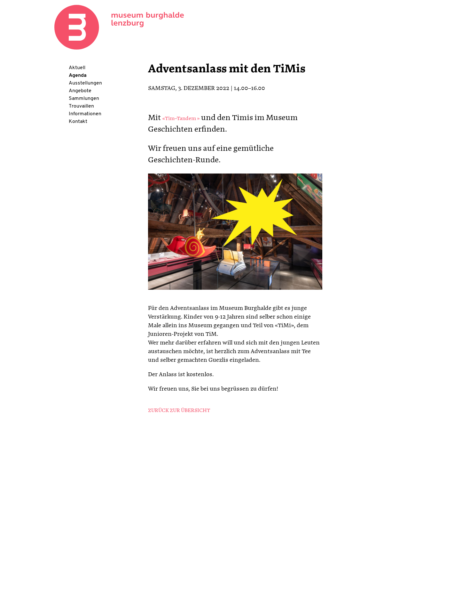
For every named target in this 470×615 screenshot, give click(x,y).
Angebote (80, 90)
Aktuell (77, 67)
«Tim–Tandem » (181, 118)
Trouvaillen (81, 106)
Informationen (85, 114)
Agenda (78, 75)
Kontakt (78, 121)
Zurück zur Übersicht (179, 410)
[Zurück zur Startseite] (119, 27)
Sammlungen (84, 98)
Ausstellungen (85, 83)
